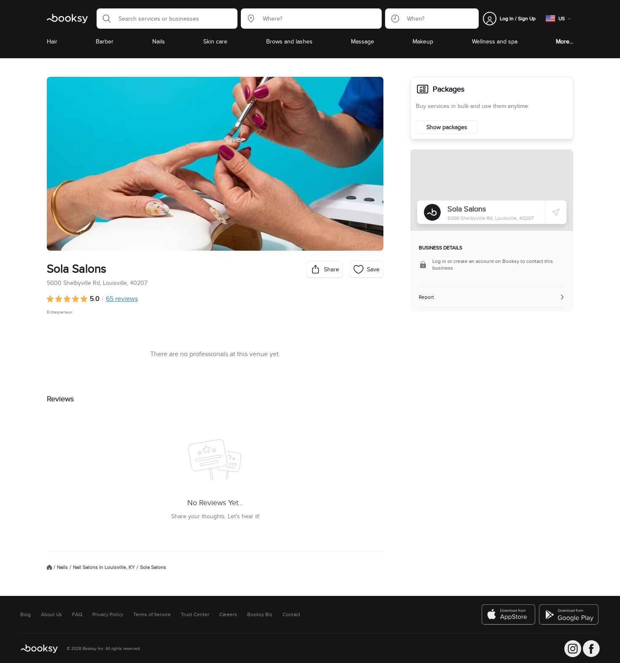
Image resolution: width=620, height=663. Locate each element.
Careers (228, 614)
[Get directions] (556, 212)
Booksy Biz (259, 614)
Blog (25, 614)
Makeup (422, 41)
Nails (158, 41)
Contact (291, 614)
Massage (362, 41)
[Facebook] (591, 648)
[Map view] (491, 190)
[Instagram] (572, 648)
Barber (104, 41)
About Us (51, 614)
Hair (52, 41)
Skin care (215, 41)
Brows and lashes (289, 41)
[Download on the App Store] (509, 614)
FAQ (77, 614)
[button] (104, 18)
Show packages (446, 127)
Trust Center (195, 614)
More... (564, 41)
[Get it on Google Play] (569, 614)
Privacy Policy (107, 614)
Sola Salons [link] (153, 567)
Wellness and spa (495, 41)
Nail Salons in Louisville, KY (104, 567)
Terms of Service (152, 614)
